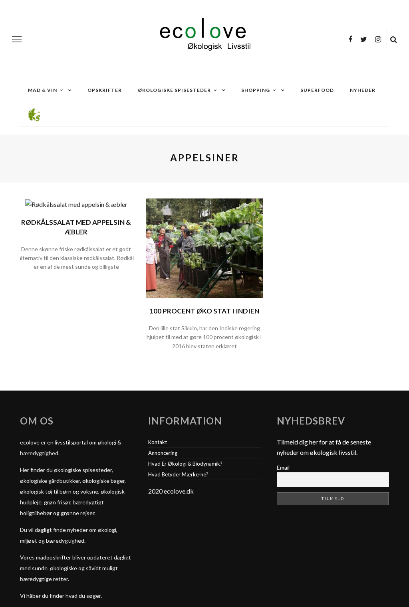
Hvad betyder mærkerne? (178, 474)
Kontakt (157, 442)
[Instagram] (378, 39)
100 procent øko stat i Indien (204, 311)
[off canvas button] (17, 39)
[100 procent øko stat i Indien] (204, 247)
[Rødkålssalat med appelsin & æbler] (76, 203)
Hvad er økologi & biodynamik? (185, 463)
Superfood (317, 90)
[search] (393, 39)
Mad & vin (42, 90)
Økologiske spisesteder (174, 90)
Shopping (255, 90)
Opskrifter (104, 90)
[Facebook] (350, 39)
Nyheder (362, 90)
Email (283, 467)
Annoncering (162, 453)
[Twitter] (363, 39)
